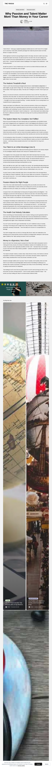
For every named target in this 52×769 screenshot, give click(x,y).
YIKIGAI (26, 20)
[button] (46, 3)
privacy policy (21, 765)
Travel (7, 600)
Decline (46, 764)
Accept (38, 764)
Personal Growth (31, 9)
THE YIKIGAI (9, 3)
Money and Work (20, 9)
